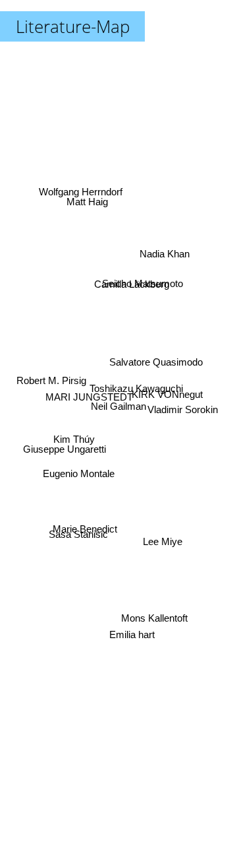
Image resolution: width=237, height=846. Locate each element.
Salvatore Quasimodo (155, 362)
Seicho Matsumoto (143, 274)
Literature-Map (73, 26)
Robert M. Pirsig (50, 378)
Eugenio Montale (79, 473)
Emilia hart (130, 641)
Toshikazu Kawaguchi (133, 382)
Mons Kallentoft (155, 616)
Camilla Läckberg (132, 285)
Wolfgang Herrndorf (79, 191)
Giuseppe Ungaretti (64, 449)
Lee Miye (163, 541)
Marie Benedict (84, 532)
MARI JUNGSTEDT (89, 397)
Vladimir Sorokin (184, 408)
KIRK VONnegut (168, 393)
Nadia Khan (166, 252)
